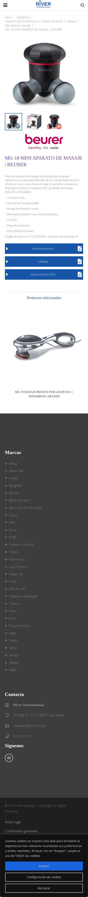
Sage (12, 633)
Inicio (8, 17)
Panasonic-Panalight (23, 596)
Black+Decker (19, 500)
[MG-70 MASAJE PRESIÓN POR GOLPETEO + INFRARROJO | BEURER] (44, 345)
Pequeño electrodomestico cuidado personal (33, 21)
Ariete (13, 478)
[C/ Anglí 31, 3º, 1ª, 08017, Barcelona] (9, 715)
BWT (12, 522)
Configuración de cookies (44, 877)
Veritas (14, 655)
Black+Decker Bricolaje (26, 507)
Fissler (13, 552)
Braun (13, 515)
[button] (5, 5)
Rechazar (44, 888)
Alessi (13, 463)
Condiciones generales (21, 831)
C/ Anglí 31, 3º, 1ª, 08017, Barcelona (38, 715)
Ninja (13, 581)
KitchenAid (17, 559)
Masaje (71, 21)
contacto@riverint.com (29, 725)
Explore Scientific (21, 544)
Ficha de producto (43, 248)
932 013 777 (22, 736)
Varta (12, 648)
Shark (13, 640)
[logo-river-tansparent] (44, 5)
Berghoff (15, 485)
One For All (17, 589)
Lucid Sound (18, 566)
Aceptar (44, 866)
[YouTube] (9, 758)
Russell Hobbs (19, 625)
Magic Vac (16, 574)
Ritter (13, 611)
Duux (13, 530)
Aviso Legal (13, 822)
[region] (44, 865)
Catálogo (43, 261)
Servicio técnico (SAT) (43, 274)
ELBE (12, 537)
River (12, 618)
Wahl (12, 670)
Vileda (13, 662)
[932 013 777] (9, 736)
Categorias (23, 17)
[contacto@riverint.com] (9, 726)
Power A (15, 603)
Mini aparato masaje (17, 25)
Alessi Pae (16, 471)
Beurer (14, 493)
